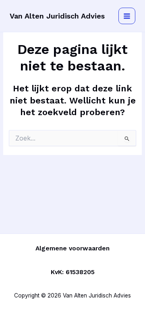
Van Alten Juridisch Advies (57, 16)
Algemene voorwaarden (72, 248)
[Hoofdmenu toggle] (126, 16)
